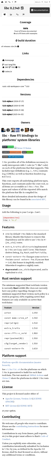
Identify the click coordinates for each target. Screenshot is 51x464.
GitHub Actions (36, 375)
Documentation (40, 10)
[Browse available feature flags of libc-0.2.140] (15, 2)
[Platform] (11, 2)
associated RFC (38, 199)
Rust (46, 2)
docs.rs (37, 2)
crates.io (8, 71)
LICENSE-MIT (24, 405)
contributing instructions (27, 426)
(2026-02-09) (13, 106)
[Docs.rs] (2, 2)
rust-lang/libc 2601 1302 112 (12, 66)
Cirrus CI (6, 378)
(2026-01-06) (13, 110)
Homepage (9, 60)
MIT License (11, 405)
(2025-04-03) (13, 114)
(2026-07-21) (13, 101)
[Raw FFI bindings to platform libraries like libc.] (6, 2)
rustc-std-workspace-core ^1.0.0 (15, 86)
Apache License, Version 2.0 (18, 398)
